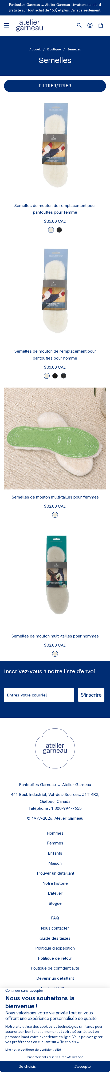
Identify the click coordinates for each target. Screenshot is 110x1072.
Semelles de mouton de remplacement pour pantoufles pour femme (55, 209)
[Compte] (90, 25)
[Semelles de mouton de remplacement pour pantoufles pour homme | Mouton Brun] (55, 375)
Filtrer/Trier (55, 85)
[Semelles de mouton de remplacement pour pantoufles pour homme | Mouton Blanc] (46, 375)
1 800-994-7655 (66, 808)
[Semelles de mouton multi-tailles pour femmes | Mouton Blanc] (55, 514)
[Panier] (100, 25)
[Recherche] (79, 25)
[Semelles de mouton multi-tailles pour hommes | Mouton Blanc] (55, 653)
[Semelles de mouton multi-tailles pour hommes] (55, 577)
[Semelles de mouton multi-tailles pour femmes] (55, 438)
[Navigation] (6, 25)
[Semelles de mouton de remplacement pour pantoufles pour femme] (55, 147)
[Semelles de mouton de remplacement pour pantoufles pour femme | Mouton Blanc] (51, 230)
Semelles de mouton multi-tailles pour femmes (55, 497)
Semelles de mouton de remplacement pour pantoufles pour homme (55, 354)
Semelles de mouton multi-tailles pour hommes (55, 636)
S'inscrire (91, 694)
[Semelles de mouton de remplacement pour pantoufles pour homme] (55, 293)
